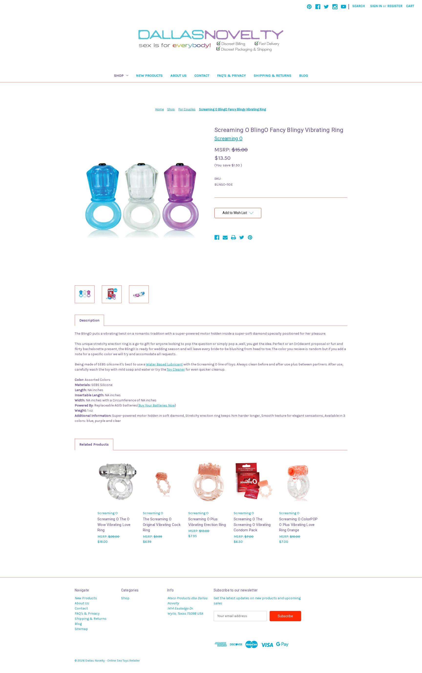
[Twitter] (326, 6)
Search (358, 6)
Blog (303, 75)
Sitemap (81, 629)
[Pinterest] (309, 6)
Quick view (117, 477)
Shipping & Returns (272, 75)
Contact (201, 75)
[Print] (233, 237)
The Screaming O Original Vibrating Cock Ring (161, 524)
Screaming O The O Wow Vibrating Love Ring (114, 524)
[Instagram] (335, 6)
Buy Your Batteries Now (156, 405)
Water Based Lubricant (164, 364)
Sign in (376, 6)
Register (394, 6)
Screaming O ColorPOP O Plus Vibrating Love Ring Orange (298, 524)
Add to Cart (118, 486)
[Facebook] (317, 6)
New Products (149, 75)
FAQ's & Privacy (231, 75)
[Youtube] (343, 6)
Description (89, 320)
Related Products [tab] (94, 444)
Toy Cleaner (176, 369)
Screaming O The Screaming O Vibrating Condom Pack (252, 524)
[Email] (225, 237)
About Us (178, 75)
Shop (119, 75)
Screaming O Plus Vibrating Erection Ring (207, 522)
